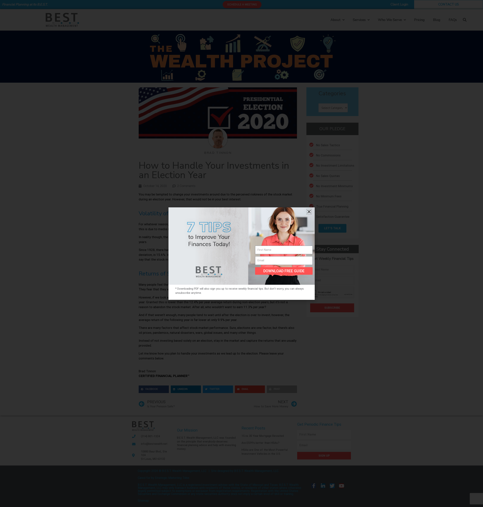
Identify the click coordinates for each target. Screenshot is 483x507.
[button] (309, 211)
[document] (241, 253)
